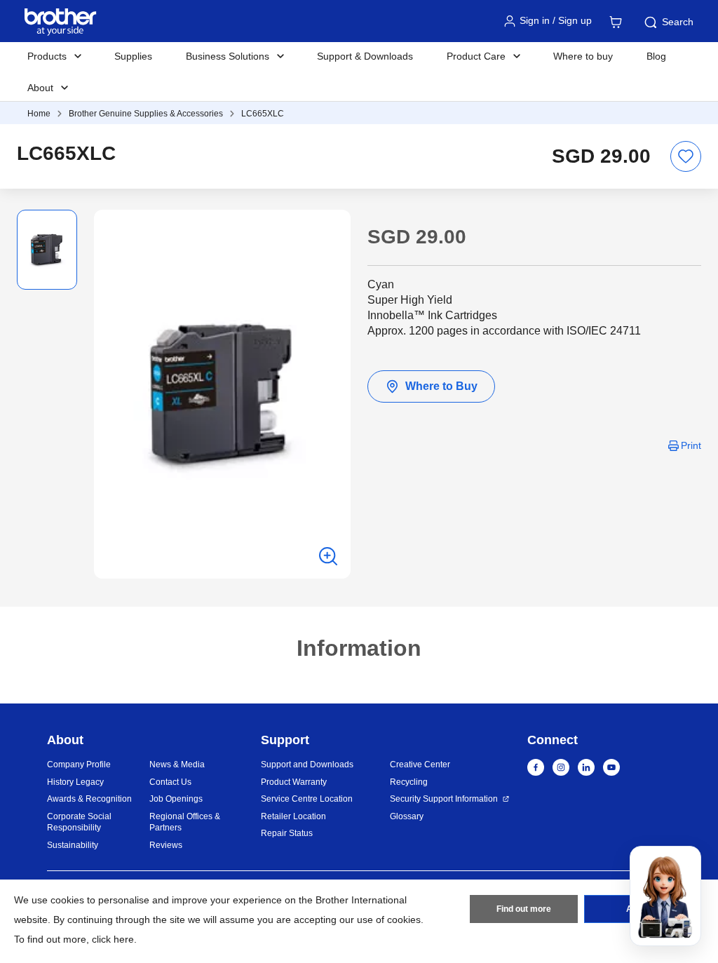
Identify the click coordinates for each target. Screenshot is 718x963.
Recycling (409, 782)
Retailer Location (293, 816)
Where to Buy (441, 386)
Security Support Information (444, 799)
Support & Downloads (365, 56)
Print (691, 445)
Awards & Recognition (89, 799)
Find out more (523, 909)
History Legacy (75, 782)
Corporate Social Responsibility (79, 822)
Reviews (165, 845)
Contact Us (170, 782)
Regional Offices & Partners (184, 822)
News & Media (177, 764)
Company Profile (79, 764)
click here (113, 939)
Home (38, 114)
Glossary (407, 816)
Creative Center (420, 764)
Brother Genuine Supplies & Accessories (146, 114)
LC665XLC (262, 114)
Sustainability (72, 845)
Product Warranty (294, 782)
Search (677, 21)
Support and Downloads (307, 764)
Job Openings (176, 799)
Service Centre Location (307, 799)
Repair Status (287, 833)
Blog (656, 56)
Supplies (133, 56)
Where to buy (583, 56)
